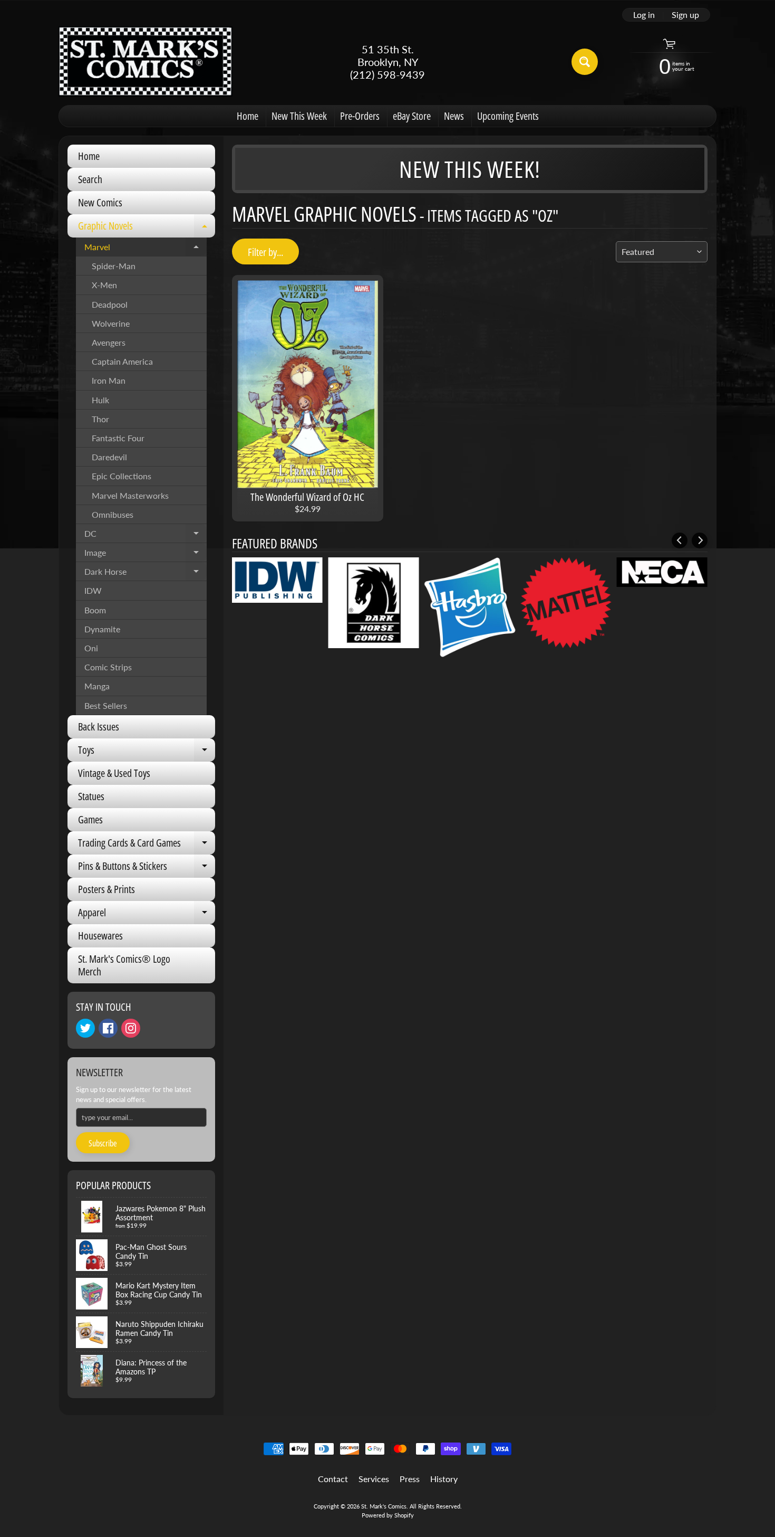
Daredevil (109, 457)
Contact (333, 1479)
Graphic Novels (146, 228)
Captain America (122, 361)
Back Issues (98, 726)
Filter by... (265, 252)
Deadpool (110, 304)
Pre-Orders (360, 116)
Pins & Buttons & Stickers (146, 868)
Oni (91, 648)
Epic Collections (121, 476)
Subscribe (103, 1143)
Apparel (146, 914)
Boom (95, 610)
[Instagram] (130, 1028)
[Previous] (679, 540)
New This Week (299, 116)
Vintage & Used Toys (114, 773)
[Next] (700, 540)
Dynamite (102, 629)
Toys (146, 752)
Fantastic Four (118, 438)
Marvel (145, 249)
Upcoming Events (508, 116)
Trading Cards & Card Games (146, 845)
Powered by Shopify (388, 1515)
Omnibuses (112, 514)
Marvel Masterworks (130, 495)
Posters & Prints (106, 889)
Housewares (100, 935)
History (444, 1479)
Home (247, 116)
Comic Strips (108, 667)
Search (90, 179)
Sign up (685, 15)
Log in (644, 15)
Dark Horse (145, 573)
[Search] (584, 62)
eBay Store (412, 116)
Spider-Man (113, 266)
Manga (97, 686)
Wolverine (111, 323)
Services (374, 1479)
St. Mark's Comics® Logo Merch (124, 965)
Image (145, 554)
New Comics (100, 202)
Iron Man (108, 380)
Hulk (100, 400)
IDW (93, 590)
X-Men (104, 285)
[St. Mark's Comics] (145, 61)
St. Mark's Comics (383, 1506)
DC (145, 535)
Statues (91, 796)
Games (90, 819)
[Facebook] (108, 1028)
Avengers (108, 342)
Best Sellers (105, 705)
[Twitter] (85, 1028)
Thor (100, 419)
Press (410, 1479)
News (454, 116)
